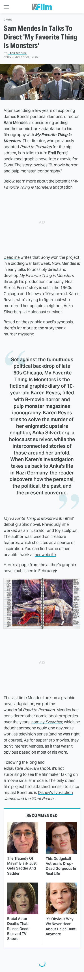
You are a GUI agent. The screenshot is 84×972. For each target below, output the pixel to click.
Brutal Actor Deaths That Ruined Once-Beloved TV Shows (18, 928)
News (8, 20)
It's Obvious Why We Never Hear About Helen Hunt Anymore (60, 926)
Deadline (12, 257)
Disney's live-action (55, 792)
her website (45, 554)
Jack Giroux (17, 53)
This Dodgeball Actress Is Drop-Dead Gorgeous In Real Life (61, 866)
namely (46, 721)
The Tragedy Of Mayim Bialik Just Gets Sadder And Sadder (22, 866)
